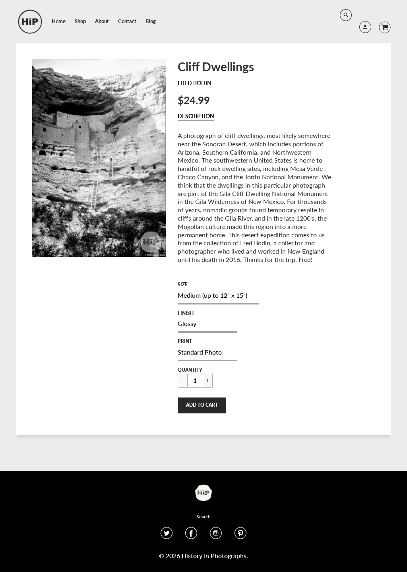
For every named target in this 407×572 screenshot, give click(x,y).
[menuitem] (59, 21)
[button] (202, 405)
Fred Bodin (194, 82)
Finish (186, 313)
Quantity (190, 370)
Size (183, 284)
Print (185, 341)
